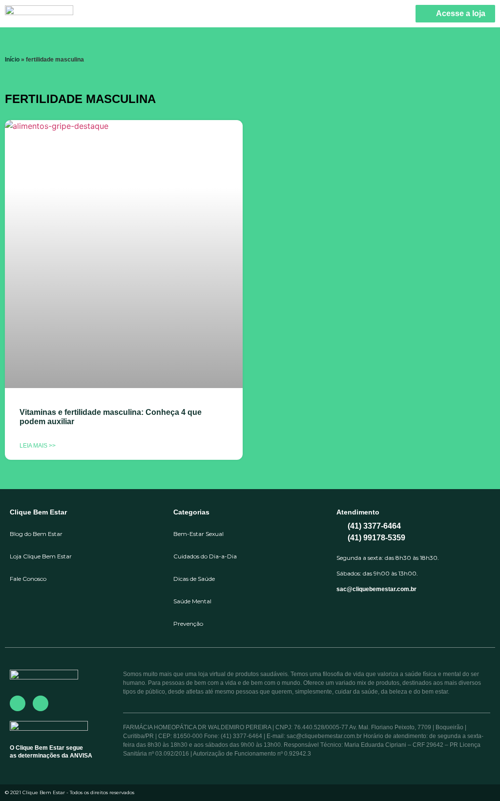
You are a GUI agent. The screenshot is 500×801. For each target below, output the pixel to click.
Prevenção (188, 623)
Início (12, 59)
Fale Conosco (28, 578)
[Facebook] (17, 703)
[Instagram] (40, 703)
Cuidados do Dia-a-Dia (205, 556)
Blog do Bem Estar (36, 533)
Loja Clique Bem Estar (41, 556)
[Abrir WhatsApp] (475, 776)
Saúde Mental (192, 601)
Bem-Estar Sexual (198, 533)
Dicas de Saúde (194, 578)
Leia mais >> (38, 445)
